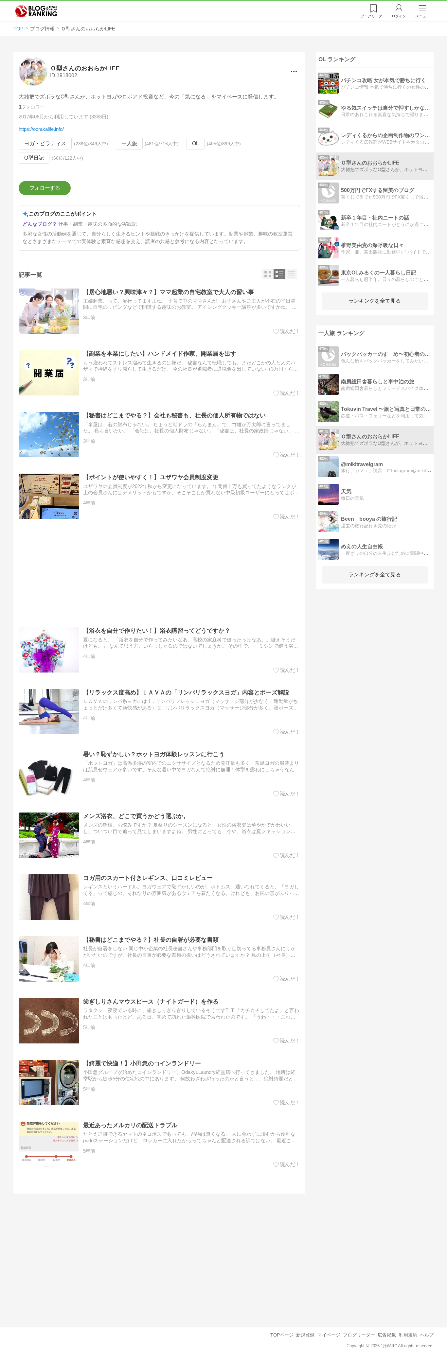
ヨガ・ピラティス (45, 143)
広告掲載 (387, 1335)
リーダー (373, 16)
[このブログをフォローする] (45, 188)
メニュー (422, 16)
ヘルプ (427, 1335)
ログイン (399, 16)
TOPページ (282, 1335)
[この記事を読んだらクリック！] (287, 331)
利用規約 (408, 1335)
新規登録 (305, 1335)
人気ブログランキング (36, 11)
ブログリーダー (359, 1335)
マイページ (328, 1335)
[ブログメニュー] (294, 71)
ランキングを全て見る (375, 301)
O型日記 (34, 158)
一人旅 (129, 143)
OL (195, 143)
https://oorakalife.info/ (41, 129)
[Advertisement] (159, 573)
